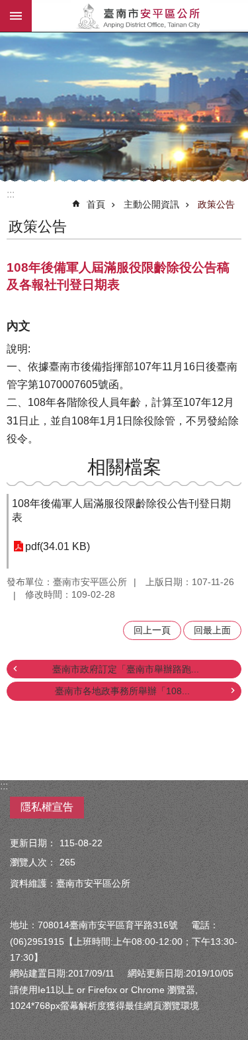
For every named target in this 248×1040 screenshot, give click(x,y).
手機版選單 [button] (16, 16)
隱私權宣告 (47, 807)
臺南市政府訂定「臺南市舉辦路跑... (125, 669)
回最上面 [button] (212, 630)
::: (11, 194)
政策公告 (216, 204)
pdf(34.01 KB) (57, 546)
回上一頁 (152, 630)
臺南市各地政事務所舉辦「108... (122, 691)
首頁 (96, 204)
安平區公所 (140, 16)
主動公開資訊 (151, 204)
